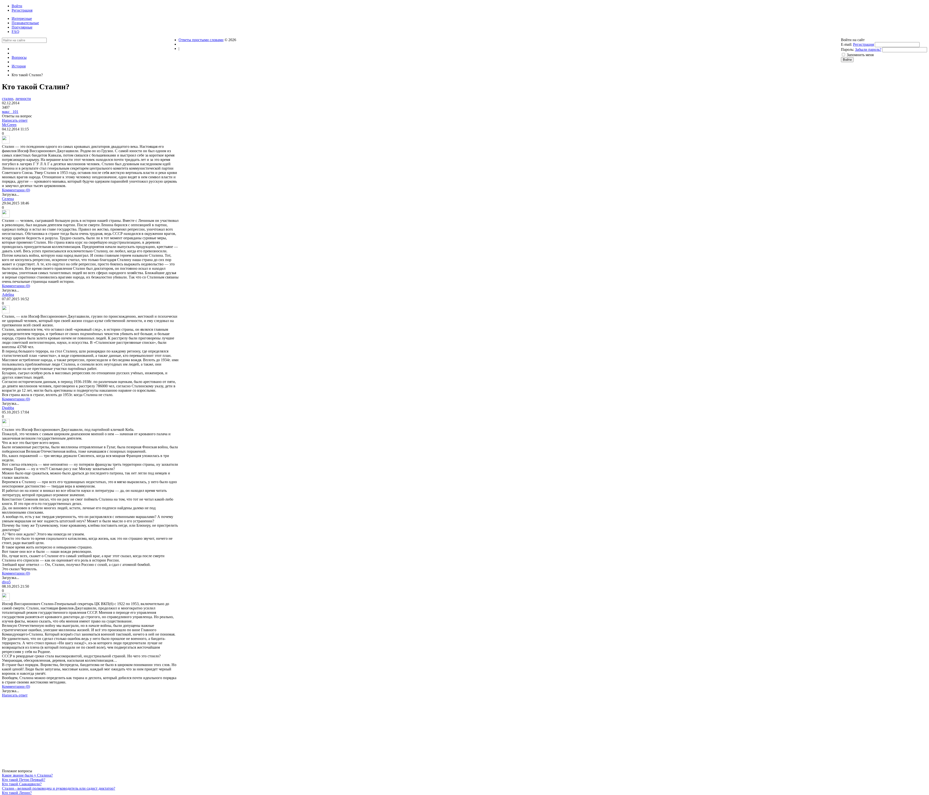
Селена (8, 199)
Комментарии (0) (16, 190)
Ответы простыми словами (201, 40)
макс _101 (10, 112)
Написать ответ (15, 120)
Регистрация (863, 44)
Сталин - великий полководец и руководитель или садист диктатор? (58, 788)
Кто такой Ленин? (17, 793)
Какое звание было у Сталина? (27, 775)
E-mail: (846, 44)
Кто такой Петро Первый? (23, 780)
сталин (7, 99)
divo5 (6, 582)
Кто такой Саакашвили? (22, 784)
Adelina (8, 294)
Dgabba (8, 408)
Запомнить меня (860, 55)
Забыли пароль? (868, 49)
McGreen (9, 125)
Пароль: (847, 49)
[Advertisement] (90, 735)
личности (23, 99)
